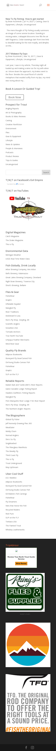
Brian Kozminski (15, 21)
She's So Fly (11, 439)
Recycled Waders (13, 509)
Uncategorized (30, 24)
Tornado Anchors (13, 332)
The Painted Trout (13, 525)
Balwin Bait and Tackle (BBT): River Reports (24, 385)
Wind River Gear (12, 344)
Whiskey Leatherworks (15, 529)
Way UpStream (12, 467)
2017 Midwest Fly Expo (16, 53)
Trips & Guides (12, 160)
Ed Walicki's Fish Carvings (16, 494)
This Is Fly (10, 459)
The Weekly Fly (12, 451)
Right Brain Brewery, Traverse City (20, 281)
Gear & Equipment (13, 136)
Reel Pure (10, 513)
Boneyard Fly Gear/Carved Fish (19, 358)
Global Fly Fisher (12, 419)
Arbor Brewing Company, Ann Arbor (21, 269)
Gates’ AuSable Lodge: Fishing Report (21, 389)
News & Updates (13, 144)
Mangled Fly (11, 308)
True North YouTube (14, 336)
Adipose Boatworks (14, 354)
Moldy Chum (11, 431)
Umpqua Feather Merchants (17, 340)
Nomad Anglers (12, 435)
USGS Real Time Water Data (18, 259)
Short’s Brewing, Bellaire (16, 285)
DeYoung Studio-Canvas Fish (18, 362)
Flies (7, 132)
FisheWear (10, 296)
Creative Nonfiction (14, 124)
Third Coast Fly (12, 455)
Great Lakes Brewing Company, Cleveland (23, 277)
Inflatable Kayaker (13, 304)
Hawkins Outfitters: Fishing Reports (20, 393)
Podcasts (9, 152)
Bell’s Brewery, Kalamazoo (17, 273)
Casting (39, 21)
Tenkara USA (11, 521)
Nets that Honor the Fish (16, 505)
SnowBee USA (12, 328)
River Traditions (12, 312)
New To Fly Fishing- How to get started (25, 18)
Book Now (14, 97)
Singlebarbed (11, 443)
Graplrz (9, 300)
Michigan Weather (13, 255)
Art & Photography (13, 112)
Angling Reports (12, 108)
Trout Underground (14, 463)
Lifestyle (19, 24)
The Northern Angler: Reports (18, 409)
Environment (11, 128)
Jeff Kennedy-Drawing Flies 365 (19, 423)
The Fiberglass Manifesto (16, 447)
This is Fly (10, 244)
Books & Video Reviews (16, 116)
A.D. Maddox (11, 478)
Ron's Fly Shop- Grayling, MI (17, 320)
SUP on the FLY (12, 374)
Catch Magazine (12, 236)
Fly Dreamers (11, 501)
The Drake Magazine (14, 240)
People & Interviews (14, 148)
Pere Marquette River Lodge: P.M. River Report (25, 401)
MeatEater (10, 427)
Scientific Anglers (13, 324)
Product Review (12, 156)
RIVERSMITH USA (13, 316)
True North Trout (11, 184)
